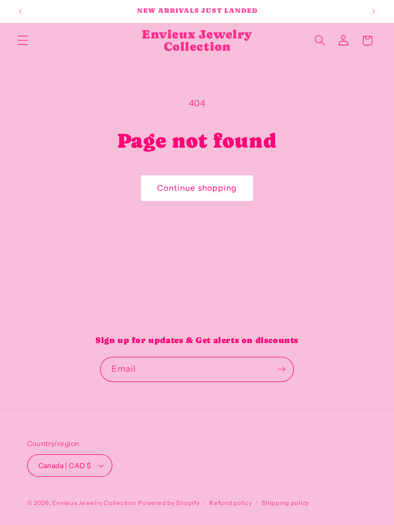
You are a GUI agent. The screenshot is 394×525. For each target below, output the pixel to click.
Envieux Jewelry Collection (94, 503)
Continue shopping (197, 188)
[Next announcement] (373, 11)
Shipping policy (285, 503)
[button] (22, 40)
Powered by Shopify (169, 503)
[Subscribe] (281, 369)
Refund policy (230, 503)
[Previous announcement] (20, 11)
